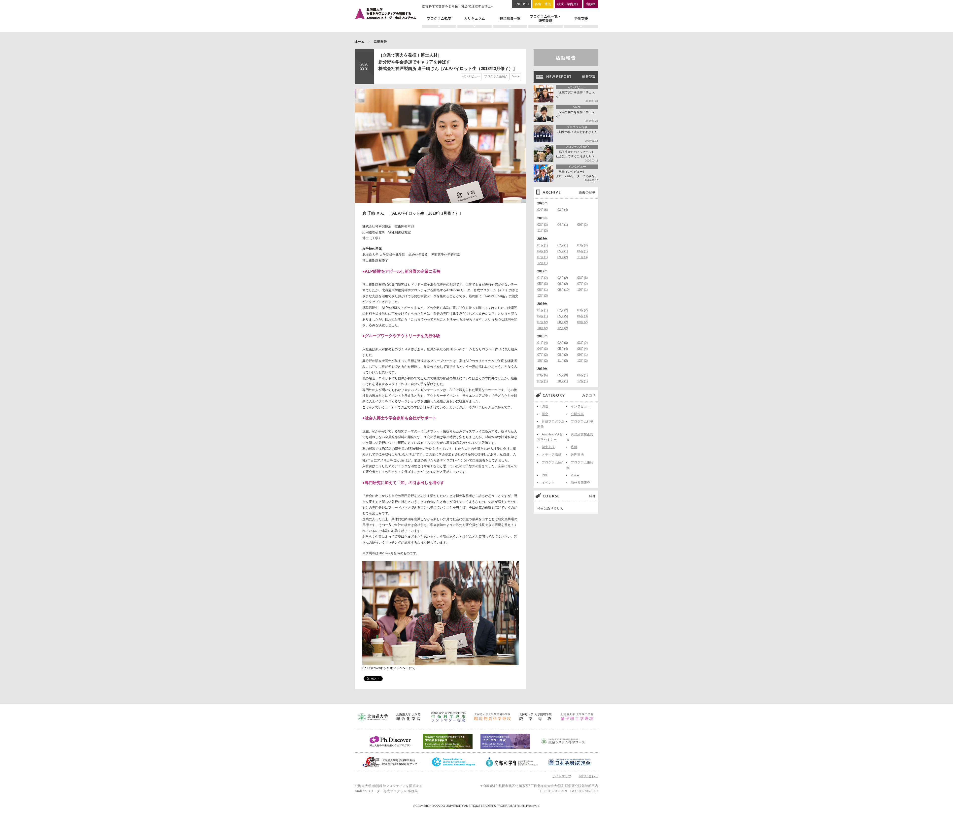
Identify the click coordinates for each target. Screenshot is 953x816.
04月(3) (542, 349)
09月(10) (563, 290)
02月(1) (562, 245)
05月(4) (562, 349)
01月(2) (542, 278)
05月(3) (542, 284)
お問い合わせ (588, 776)
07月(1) (542, 257)
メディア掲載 (551, 455)
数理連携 (577, 455)
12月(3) (542, 295)
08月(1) (542, 290)
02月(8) (562, 343)
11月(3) (542, 230)
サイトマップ (561, 776)
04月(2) (542, 251)
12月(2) (562, 328)
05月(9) (562, 375)
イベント (548, 483)
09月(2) (582, 225)
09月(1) (582, 355)
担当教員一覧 (510, 18)
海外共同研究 (580, 483)
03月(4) (562, 210)
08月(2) (562, 322)
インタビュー (471, 76)
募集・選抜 (543, 4)
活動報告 (380, 41)
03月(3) (542, 225)
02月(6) (542, 210)
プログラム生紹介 (496, 76)
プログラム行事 (582, 421)
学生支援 (581, 18)
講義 (545, 406)
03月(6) (582, 278)
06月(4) (582, 349)
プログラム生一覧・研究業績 (545, 18)
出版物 (591, 4)
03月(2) (582, 310)
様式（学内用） (568, 4)
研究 (545, 414)
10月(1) (582, 290)
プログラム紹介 (553, 462)
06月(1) (582, 251)
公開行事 (577, 414)
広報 (574, 447)
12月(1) (542, 263)
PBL (545, 475)
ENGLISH (521, 4)
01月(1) (542, 245)
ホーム (360, 41)
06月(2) (562, 284)
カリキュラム (474, 18)
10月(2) (542, 328)
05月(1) (562, 251)
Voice (516, 76)
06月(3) (582, 316)
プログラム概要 (439, 18)
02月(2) (562, 278)
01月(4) (542, 343)
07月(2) (582, 284)
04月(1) (562, 225)
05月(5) (562, 316)
